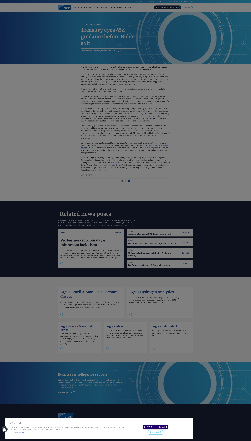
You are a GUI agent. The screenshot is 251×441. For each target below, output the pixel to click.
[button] (4, 429)
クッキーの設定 (155, 432)
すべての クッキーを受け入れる (155, 427)
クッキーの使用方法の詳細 (17, 432)
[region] (99, 428)
